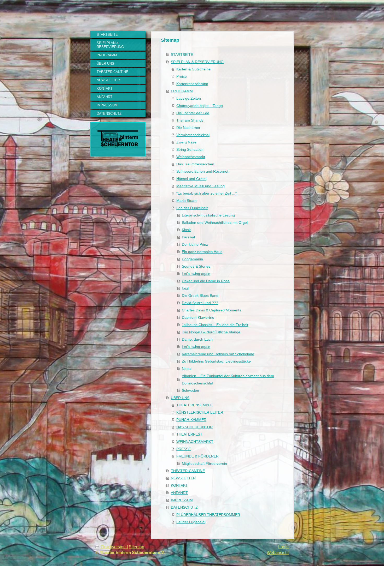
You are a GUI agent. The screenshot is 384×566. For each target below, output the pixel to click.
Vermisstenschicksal (193, 135)
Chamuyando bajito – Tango (199, 106)
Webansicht (278, 552)
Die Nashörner (188, 127)
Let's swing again (196, 274)
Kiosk (186, 230)
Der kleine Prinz (195, 244)
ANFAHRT (179, 493)
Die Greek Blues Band (200, 295)
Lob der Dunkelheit (192, 208)
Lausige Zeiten (188, 98)
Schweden (190, 390)
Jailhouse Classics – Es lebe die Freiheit (215, 325)
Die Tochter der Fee (192, 113)
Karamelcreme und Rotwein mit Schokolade (218, 354)
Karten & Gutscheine (193, 69)
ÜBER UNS (180, 398)
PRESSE (183, 449)
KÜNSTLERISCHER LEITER (199, 412)
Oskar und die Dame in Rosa (206, 281)
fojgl (185, 288)
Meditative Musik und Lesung (200, 186)
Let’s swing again (196, 347)
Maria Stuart (186, 200)
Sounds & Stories (196, 266)
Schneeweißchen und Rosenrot (202, 171)
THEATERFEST (189, 434)
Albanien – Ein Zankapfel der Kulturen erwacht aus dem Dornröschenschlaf (228, 379)
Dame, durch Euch (197, 339)
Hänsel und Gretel (191, 179)
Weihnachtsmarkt (190, 157)
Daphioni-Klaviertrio (198, 317)
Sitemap (136, 547)
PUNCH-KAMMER (191, 420)
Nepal (186, 368)
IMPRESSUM (182, 500)
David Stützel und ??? (200, 303)
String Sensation (189, 149)
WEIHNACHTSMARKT (194, 441)
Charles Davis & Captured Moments (211, 310)
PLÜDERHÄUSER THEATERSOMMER (208, 515)
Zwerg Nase (186, 142)
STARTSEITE (182, 54)
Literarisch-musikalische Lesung (208, 215)
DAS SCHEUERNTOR (194, 427)
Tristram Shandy (189, 120)
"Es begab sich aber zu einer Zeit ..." (206, 193)
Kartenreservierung (192, 84)
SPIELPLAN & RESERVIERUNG (197, 62)
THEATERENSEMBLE (194, 405)
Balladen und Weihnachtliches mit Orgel (215, 222)
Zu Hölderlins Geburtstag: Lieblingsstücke (216, 361)
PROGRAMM (182, 91)
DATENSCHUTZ (184, 507)
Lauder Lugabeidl (190, 522)
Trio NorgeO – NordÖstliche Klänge (211, 332)
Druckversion (113, 547)
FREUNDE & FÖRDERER (197, 456)
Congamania (192, 259)
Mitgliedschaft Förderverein (204, 463)
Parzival (188, 237)
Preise (181, 76)
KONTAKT (179, 485)
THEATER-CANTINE (188, 471)
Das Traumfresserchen (195, 164)
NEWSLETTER (183, 478)
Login (283, 547)
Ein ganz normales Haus (202, 252)
